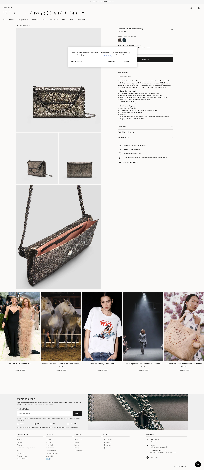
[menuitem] (11, 19)
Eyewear (77, 445)
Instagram (109, 445)
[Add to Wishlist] (172, 29)
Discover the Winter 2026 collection (102, 2)
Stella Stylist (154, 457)
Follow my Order (22, 456)
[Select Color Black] (124, 40)
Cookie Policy (50, 448)
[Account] (195, 7)
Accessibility (50, 456)
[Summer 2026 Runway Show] (143, 326)
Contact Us (20, 453)
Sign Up (77, 413)
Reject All (126, 61)
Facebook (109, 439)
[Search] (191, 7)
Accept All (111, 61)
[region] (102, 57)
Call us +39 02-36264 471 (158, 450)
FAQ (18, 450)
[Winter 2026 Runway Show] (61, 326)
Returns (19, 445)
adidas (38, 423)
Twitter (108, 442)
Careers (48, 442)
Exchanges (20, 442)
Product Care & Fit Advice (126, 132)
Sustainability (122, 127)
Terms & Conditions (52, 453)
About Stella (78, 439)
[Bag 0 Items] (199, 7)
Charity (76, 448)
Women (22, 423)
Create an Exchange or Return (26, 448)
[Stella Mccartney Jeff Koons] (102, 326)
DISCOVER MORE (20, 370)
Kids (54, 423)
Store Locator (154, 440)
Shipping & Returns (123, 137)
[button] (58, 80)
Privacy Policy (74, 427)
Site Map (48, 439)
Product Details (123, 72)
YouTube (108, 448)
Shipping (19, 439)
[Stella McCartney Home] (44, 13)
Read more (20, 420)
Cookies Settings (51, 450)
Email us (152, 445)
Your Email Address (23, 409)
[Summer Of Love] (184, 326)
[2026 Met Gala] (20, 326)
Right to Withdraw (22, 459)
